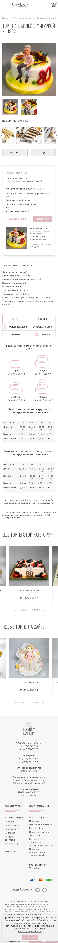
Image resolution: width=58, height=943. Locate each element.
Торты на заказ (22, 18)
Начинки (9, 821)
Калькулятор (12, 825)
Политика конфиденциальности (40, 823)
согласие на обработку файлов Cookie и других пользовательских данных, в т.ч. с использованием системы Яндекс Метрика (30, 923)
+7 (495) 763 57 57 (29, 762)
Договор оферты (38, 818)
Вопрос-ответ (12, 844)
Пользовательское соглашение (39, 833)
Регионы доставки (10, 838)
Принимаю (30, 937)
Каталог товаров (14, 818)
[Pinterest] (44, 890)
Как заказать (12, 829)
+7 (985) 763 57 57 (29, 759)
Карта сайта (36, 828)
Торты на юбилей (46, 18)
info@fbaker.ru (29, 771)
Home (5, 18)
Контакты (10, 851)
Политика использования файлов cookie (37, 852)
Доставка (10, 833)
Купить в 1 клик (17, 219)
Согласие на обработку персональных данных (41, 842)
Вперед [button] (36, 610)
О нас (8, 848)
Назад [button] (22, 610)
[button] (2, 135)
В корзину (43, 219)
